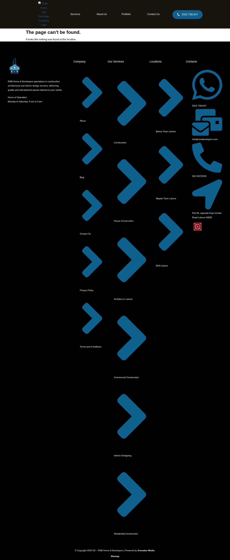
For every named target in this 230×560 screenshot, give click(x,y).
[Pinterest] (213, 227)
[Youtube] (205, 227)
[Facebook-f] (190, 227)
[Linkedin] (221, 227)
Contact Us (153, 14)
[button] (76, 14)
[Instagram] (198, 227)
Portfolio (126, 14)
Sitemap (115, 556)
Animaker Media (146, 550)
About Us (102, 14)
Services (75, 14)
